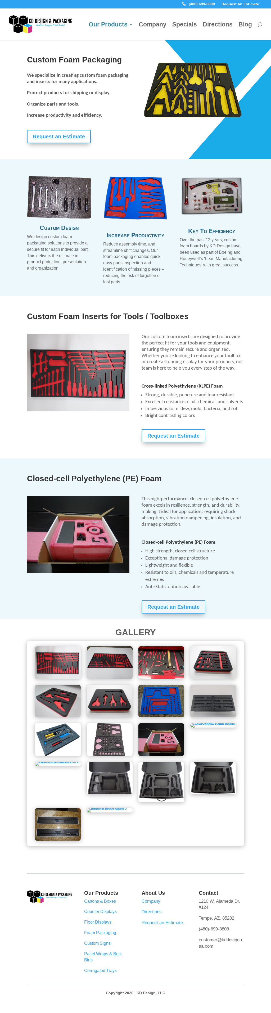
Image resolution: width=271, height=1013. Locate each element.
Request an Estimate (59, 136)
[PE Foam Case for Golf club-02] (58, 839)
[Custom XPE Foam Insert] (213, 716)
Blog (245, 25)
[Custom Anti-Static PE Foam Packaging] (161, 754)
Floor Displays (97, 922)
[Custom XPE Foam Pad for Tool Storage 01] (58, 677)
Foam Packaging (100, 932)
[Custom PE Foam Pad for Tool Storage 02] (58, 754)
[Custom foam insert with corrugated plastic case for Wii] (161, 801)
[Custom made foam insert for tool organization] (193, 122)
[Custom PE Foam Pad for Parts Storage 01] (110, 754)
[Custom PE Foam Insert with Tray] (213, 723)
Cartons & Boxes (100, 901)
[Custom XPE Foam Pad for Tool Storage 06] (110, 716)
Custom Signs (97, 943)
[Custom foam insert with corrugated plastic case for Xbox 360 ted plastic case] (110, 793)
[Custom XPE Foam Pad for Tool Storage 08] (110, 677)
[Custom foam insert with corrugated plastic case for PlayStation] (213, 793)
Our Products (108, 25)
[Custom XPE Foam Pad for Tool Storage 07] (58, 716)
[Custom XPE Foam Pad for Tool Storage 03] (213, 677)
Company (152, 25)
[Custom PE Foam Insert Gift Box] (58, 762)
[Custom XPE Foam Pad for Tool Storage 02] (161, 677)
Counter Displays (100, 911)
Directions (218, 25)
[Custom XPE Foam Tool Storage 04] (161, 716)
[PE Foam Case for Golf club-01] (110, 808)
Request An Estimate (240, 4)
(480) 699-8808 (202, 4)
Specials (184, 25)
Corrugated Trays (100, 970)
